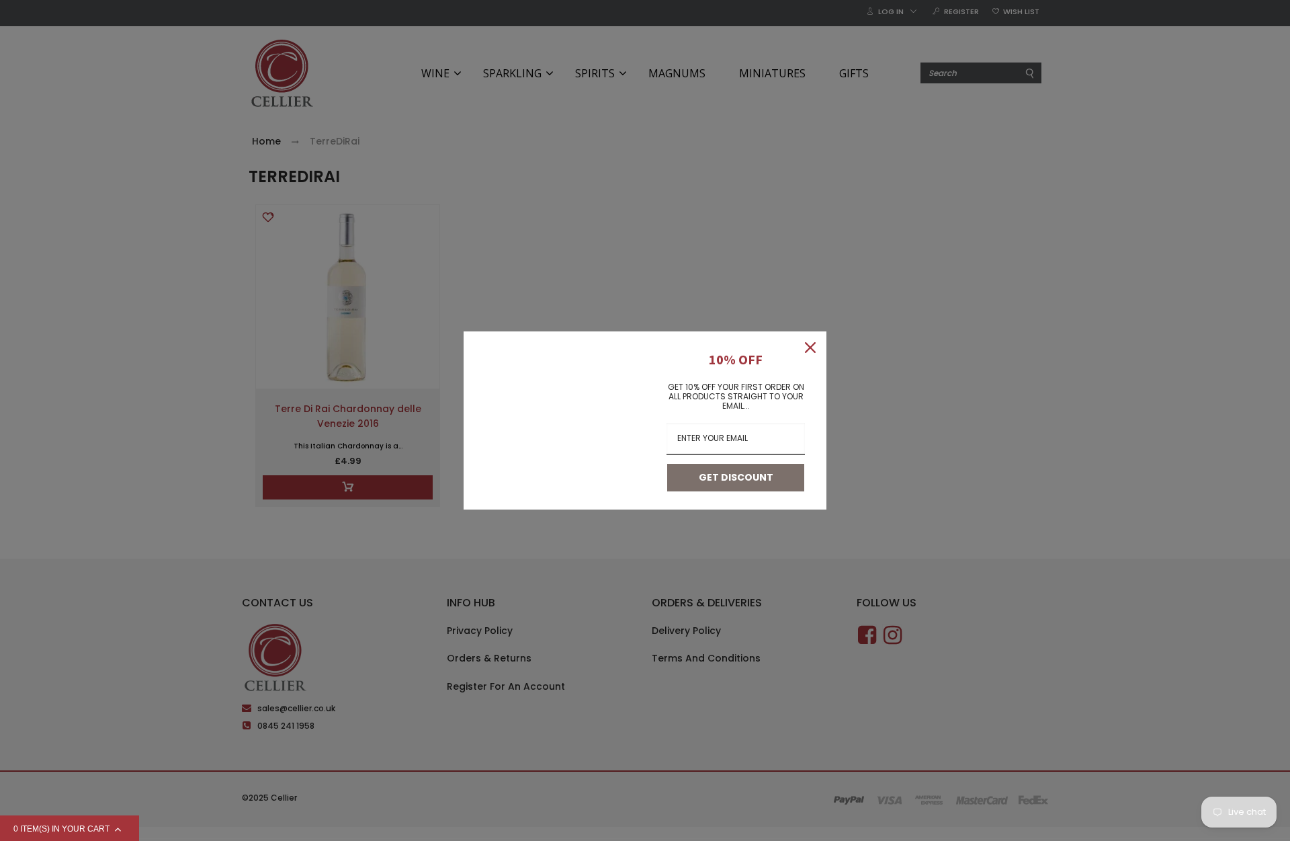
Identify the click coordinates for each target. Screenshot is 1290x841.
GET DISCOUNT (736, 477)
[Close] (810, 347)
